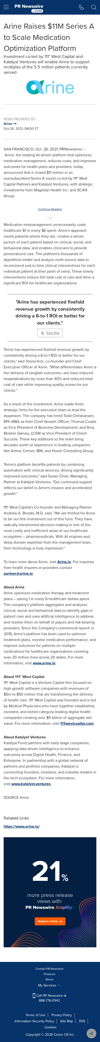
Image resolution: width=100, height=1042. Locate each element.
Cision (58, 1034)
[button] (50, 87)
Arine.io (64, 562)
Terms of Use (35, 1015)
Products (49, 974)
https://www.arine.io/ (22, 826)
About (49, 979)
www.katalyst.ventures (30, 784)
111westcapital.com (77, 723)
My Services (47, 985)
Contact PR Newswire (49, 969)
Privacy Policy (61, 1015)
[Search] (94, 7)
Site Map (66, 1021)
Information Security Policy (34, 1021)
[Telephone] (81, 7)
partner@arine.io (18, 573)
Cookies (50, 1027)
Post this (53, 332)
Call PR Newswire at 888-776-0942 (50, 998)
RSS (82, 1021)
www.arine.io (44, 663)
